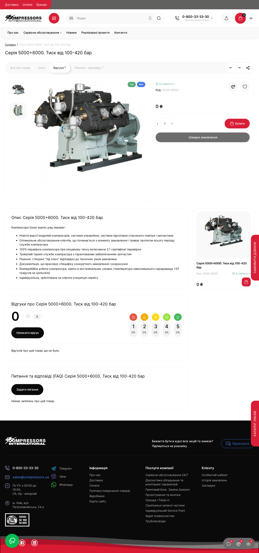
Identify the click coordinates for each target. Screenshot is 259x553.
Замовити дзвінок (255, 258)
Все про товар (20, 67)
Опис (41, 67)
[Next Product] (239, 68)
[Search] (150, 18)
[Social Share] (248, 68)
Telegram (65, 468)
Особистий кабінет (215, 475)
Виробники (96, 496)
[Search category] (71, 18)
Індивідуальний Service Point (165, 510)
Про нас (95, 475)
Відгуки (59, 67)
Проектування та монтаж (163, 494)
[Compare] (233, 87)
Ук (250, 18)
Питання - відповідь (88, 67)
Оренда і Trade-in (157, 500)
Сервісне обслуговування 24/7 (166, 475)
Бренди (41, 4)
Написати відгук (27, 332)
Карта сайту (97, 501)
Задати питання (27, 389)
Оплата (27, 4)
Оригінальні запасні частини (165, 505)
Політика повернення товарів (109, 490)
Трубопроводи (155, 521)
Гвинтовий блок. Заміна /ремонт (167, 489)
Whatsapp (66, 484)
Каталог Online (255, 424)
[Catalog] (54, 18)
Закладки (208, 485)
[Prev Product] (231, 68)
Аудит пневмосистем (159, 516)
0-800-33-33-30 (195, 17)
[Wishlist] (245, 87)
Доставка (11, 4)
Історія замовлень (214, 480)
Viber (62, 476)
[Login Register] (226, 18)
